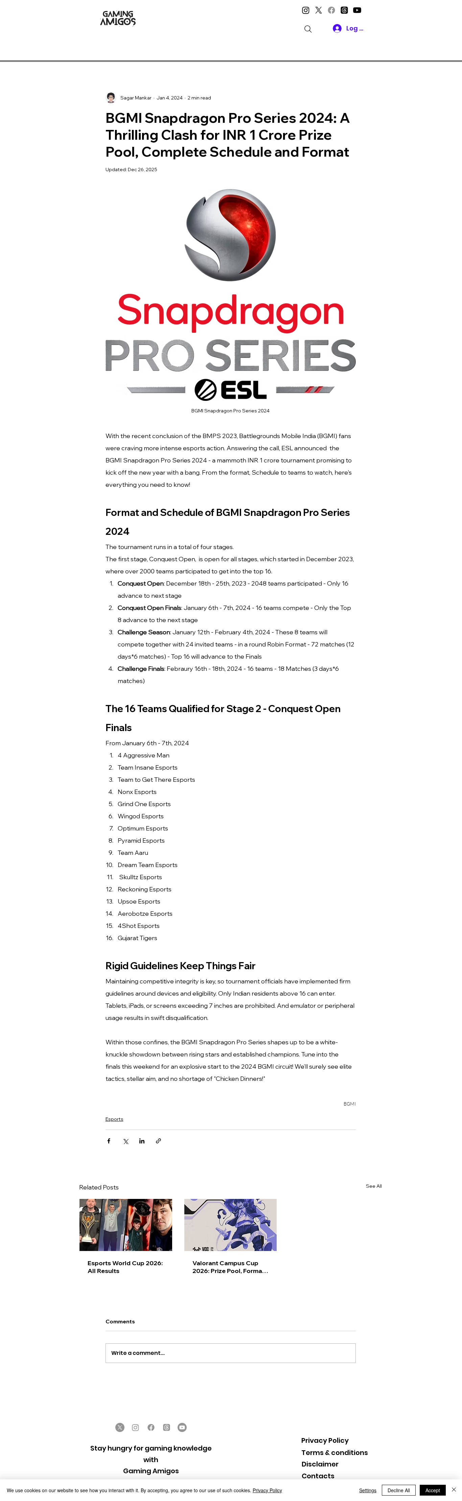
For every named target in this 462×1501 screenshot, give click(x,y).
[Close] (454, 1490)
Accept (432, 1490)
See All (374, 1186)
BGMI (350, 1104)
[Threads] (344, 10)
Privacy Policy (325, 1440)
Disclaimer (320, 1464)
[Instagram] (305, 10)
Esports (114, 1119)
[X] (318, 10)
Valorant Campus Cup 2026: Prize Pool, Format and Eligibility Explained (228, 1267)
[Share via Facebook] (109, 1141)
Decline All (399, 1490)
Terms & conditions (334, 1452)
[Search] (308, 29)
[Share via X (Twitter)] (125, 1141)
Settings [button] (367, 1490)
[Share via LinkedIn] (142, 1141)
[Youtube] (357, 10)
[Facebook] (331, 10)
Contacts (318, 1476)
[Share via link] (158, 1141)
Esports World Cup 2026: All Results (125, 1267)
